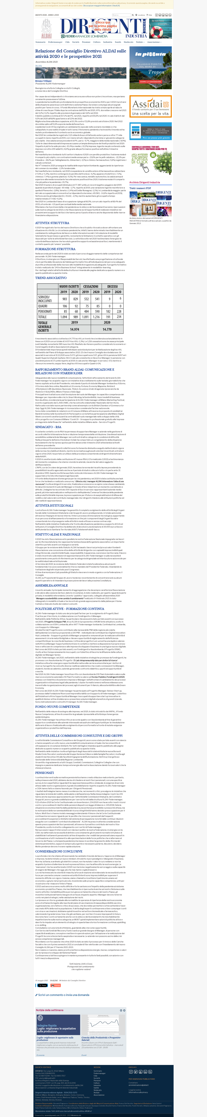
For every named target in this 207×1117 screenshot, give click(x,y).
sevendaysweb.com (52, 1115)
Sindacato (128, 42)
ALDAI (55, 980)
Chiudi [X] (116, 6)
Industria (107, 42)
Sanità (118, 42)
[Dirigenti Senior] (103, 28)
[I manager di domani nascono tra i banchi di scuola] (58, 1025)
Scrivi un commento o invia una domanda (63, 994)
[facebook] (156, 15)
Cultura (96, 42)
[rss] (170, 15)
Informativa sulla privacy (138, 1092)
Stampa (57, 985)
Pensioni (86, 42)
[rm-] (160, 29)
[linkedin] (166, 15)
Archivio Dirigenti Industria (144, 182)
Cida (67, 42)
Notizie (139, 42)
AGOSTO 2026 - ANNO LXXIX (47, 15)
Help (150, 15)
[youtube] (163, 15)
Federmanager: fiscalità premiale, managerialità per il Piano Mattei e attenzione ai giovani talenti (98, 1040)
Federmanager (55, 42)
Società (75, 42)
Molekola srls (76, 1115)
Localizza (141, 15)
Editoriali (40, 1055)
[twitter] (160, 15)
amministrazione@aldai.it (139, 1085)
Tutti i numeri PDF (140, 188)
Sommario (40, 42)
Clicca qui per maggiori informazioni (97, 6)
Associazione (153, 42)
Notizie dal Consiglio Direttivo (73, 980)
